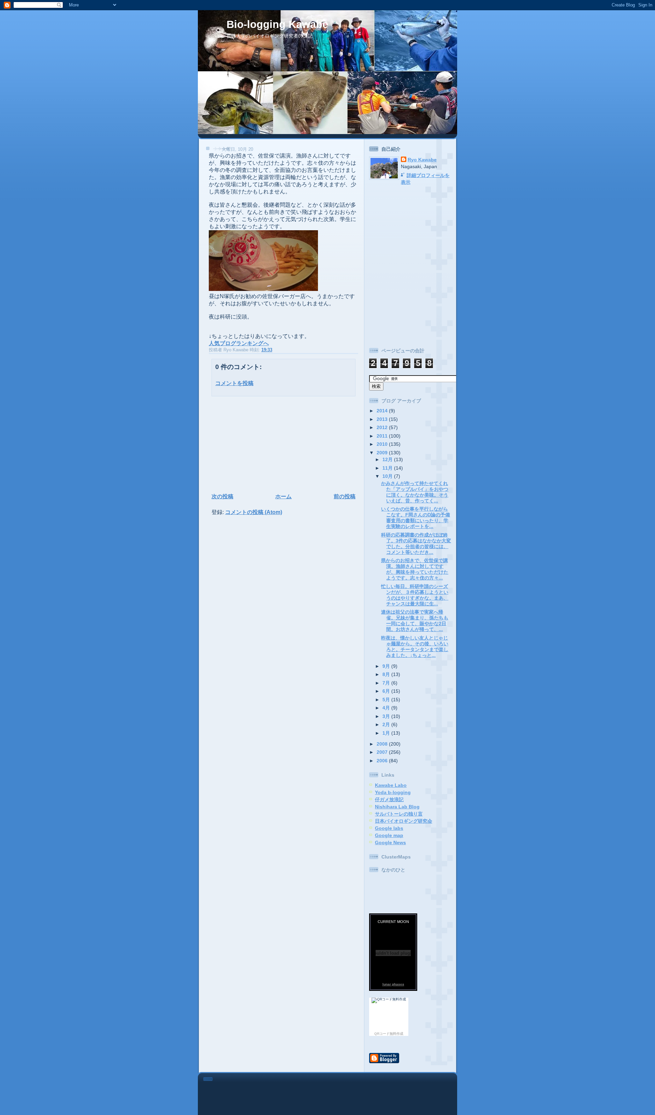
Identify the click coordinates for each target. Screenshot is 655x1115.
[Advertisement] (253, 443)
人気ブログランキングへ (239, 343)
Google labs (389, 828)
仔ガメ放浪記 (389, 799)
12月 (388, 459)
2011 (383, 436)
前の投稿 (344, 496)
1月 (386, 733)
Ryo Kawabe (422, 159)
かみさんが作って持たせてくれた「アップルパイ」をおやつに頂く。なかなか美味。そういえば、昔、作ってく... (414, 492)
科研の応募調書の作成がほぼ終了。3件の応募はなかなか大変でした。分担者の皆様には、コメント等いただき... (416, 543)
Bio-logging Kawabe (277, 24)
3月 (386, 716)
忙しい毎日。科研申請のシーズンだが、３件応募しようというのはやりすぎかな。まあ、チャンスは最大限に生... (414, 595)
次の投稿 (222, 496)
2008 (383, 744)
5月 (386, 699)
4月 (386, 707)
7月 (386, 683)
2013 (383, 419)
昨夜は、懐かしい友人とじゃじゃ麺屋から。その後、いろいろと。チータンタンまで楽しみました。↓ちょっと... (414, 646)
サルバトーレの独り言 (399, 814)
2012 (383, 427)
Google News (390, 842)
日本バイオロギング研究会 (403, 821)
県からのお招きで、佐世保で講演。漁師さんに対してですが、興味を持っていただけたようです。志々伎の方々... (414, 569)
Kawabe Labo (391, 785)
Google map (389, 835)
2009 (383, 452)
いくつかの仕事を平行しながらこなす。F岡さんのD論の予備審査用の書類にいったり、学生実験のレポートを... (415, 517)
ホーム (283, 496)
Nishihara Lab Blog (397, 806)
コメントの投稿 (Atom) (253, 512)
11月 (388, 468)
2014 (383, 410)
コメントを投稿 (234, 383)
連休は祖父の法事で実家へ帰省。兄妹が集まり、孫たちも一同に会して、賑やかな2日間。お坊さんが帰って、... (414, 620)
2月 (386, 724)
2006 (383, 760)
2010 (383, 444)
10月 (388, 476)
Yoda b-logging (393, 792)
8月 (386, 674)
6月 (386, 691)
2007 (383, 752)
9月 (386, 666)
